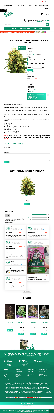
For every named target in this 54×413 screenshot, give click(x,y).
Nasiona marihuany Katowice (21, 386)
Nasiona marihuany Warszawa (39, 383)
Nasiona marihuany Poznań (35, 384)
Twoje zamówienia (18, 371)
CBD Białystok (17, 383)
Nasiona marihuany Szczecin (39, 389)
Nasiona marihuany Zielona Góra (13, 388)
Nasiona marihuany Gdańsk (45, 384)
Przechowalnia (17, 374)
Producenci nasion (7, 376)
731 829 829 (45, 19)
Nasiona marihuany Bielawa (18, 387)
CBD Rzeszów (47, 382)
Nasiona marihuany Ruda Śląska (10, 393)
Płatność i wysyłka (30, 371)
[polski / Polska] (42, 1)
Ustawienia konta (18, 372)
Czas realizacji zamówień (31, 372)
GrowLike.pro (41, 374)
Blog (28, 375)
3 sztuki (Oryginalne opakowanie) (37, 59)
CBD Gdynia (12, 383)
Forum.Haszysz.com (42, 372)
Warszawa (30, 97)
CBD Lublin (22, 382)
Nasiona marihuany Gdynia (40, 386)
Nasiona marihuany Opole (46, 392)
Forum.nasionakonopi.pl (43, 375)
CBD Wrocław (13, 382)
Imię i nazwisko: (7, 147)
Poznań (29, 98)
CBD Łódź (42, 382)
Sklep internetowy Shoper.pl (27, 405)
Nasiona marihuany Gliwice (32, 391)
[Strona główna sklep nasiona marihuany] (8, 14)
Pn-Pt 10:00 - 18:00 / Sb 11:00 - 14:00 (29, 5)
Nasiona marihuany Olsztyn (13, 391)
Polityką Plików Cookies (29, 410)
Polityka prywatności (19, 376)
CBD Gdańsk (27, 382)
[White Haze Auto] (15, 59)
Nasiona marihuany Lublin (9, 389)
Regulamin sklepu (18, 375)
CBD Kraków (18, 382)
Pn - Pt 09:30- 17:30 (11, 5)
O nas (5, 371)
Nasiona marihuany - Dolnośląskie (43, 388)
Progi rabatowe (6, 372)
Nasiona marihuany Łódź (26, 384)
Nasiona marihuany (42, 371)
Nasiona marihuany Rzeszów (28, 389)
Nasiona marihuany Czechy (23, 388)
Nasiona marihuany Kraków (16, 384)
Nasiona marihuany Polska (29, 383)
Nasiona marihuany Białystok (31, 386)
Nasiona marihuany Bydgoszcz (10, 386)
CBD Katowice (7, 383)
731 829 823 (47, 20)
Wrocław (30, 96)
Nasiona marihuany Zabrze (15, 392)
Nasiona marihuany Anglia (33, 388)
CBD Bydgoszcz (37, 382)
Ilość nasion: (28, 57)
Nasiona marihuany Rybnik (36, 392)
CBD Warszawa (7, 382)
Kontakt (5, 374)
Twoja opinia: (6, 152)
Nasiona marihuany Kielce (23, 391)
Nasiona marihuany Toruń (42, 391)
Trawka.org (40, 376)
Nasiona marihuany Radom (18, 389)
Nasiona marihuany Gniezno (37, 387)
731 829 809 (39, 21)
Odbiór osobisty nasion (31, 374)
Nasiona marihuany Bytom (28, 387)
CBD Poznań (22, 383)
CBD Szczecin (32, 382)
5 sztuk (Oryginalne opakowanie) (37, 63)
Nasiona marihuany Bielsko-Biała (26, 392)
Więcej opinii (27, 291)
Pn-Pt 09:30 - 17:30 (43, 5)
